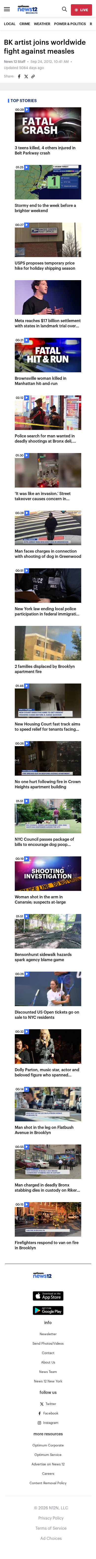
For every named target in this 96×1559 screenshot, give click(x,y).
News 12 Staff (14, 62)
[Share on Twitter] (26, 76)
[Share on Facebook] (19, 76)
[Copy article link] (33, 76)
